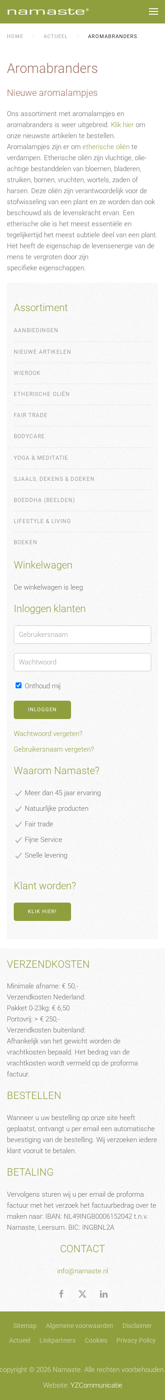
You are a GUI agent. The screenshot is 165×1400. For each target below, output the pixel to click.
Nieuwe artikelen (43, 352)
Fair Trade (31, 415)
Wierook (27, 373)
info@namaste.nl (82, 1271)
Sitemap (25, 1325)
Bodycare (29, 436)
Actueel (19, 1340)
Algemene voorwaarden (79, 1325)
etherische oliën (106, 147)
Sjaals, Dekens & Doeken (54, 479)
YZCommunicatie (96, 1385)
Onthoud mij (41, 686)
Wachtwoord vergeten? (48, 734)
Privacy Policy (136, 1340)
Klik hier (122, 125)
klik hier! (42, 912)
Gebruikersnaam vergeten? (54, 749)
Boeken (26, 542)
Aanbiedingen (36, 330)
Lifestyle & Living (42, 521)
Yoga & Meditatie (41, 458)
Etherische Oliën (42, 394)
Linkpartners (57, 1340)
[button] (153, 11)
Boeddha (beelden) (44, 500)
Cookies (96, 1340)
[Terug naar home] (48, 11)
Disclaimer (137, 1325)
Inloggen (42, 710)
